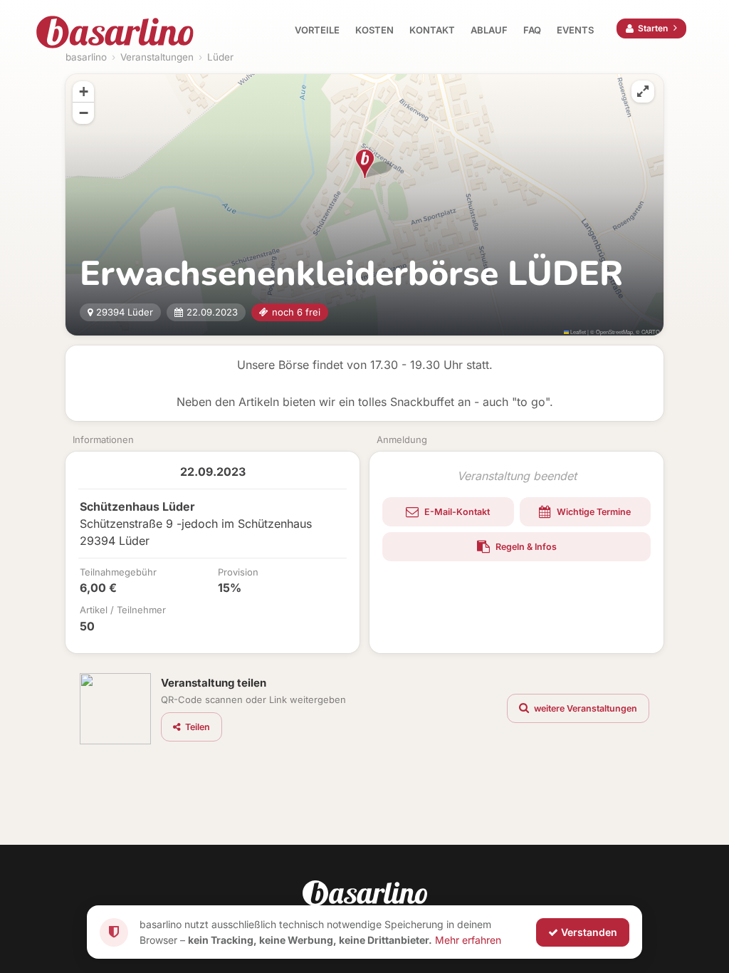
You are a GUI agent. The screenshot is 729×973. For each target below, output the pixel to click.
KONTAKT (432, 30)
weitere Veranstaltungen (584, 708)
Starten (653, 28)
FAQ (532, 30)
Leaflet (577, 331)
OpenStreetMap (614, 331)
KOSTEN (374, 30)
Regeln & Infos (525, 546)
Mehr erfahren (468, 939)
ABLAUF (489, 30)
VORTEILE (317, 30)
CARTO (650, 331)
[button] (364, 164)
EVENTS (575, 30)
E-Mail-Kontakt (456, 511)
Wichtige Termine (593, 511)
